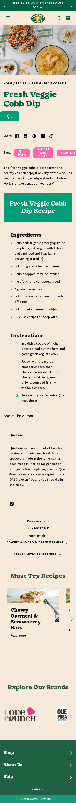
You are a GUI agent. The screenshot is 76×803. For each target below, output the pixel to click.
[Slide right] (71, 619)
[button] (59, 18)
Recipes (22, 83)
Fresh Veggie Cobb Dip (49, 83)
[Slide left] (4, 619)
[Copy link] (51, 136)
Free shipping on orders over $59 (38, 5)
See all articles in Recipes (35, 554)
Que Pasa (22, 153)
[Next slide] (71, 6)
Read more (18, 636)
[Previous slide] (4, 6)
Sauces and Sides (43, 153)
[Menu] (8, 18)
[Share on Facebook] (17, 136)
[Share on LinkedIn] (25, 136)
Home (8, 83)
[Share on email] (43, 136)
